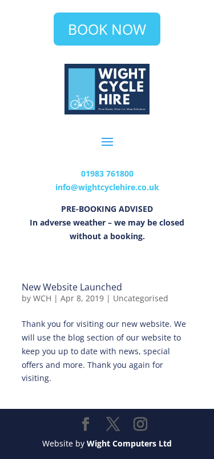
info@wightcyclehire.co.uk (107, 187)
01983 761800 (107, 173)
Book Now (107, 29)
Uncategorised (140, 298)
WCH (42, 298)
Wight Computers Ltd (129, 443)
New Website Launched (72, 287)
